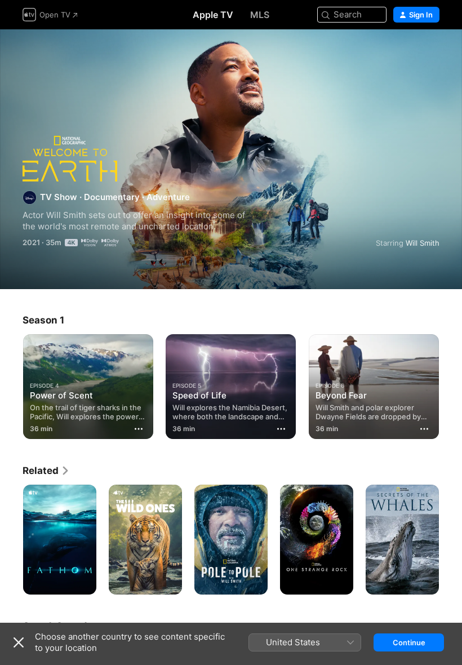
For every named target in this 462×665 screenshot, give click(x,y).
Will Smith (422, 242)
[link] (46, 470)
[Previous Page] (11, 387)
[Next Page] (451, 387)
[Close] (19, 642)
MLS (259, 14)
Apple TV (213, 14)
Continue (409, 642)
